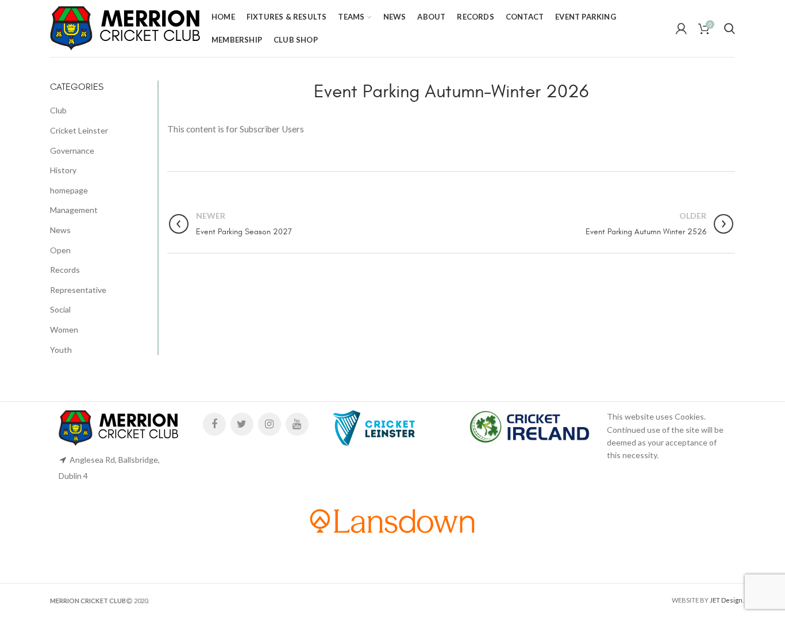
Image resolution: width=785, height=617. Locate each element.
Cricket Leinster (79, 130)
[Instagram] (269, 424)
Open (60, 250)
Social (60, 309)
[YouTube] (297, 424)
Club (58, 110)
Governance (72, 150)
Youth (61, 350)
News (60, 230)
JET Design (726, 600)
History (63, 170)
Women (64, 329)
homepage (69, 190)
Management (74, 210)
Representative (78, 290)
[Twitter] (241, 424)
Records (65, 270)
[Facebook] (214, 424)
